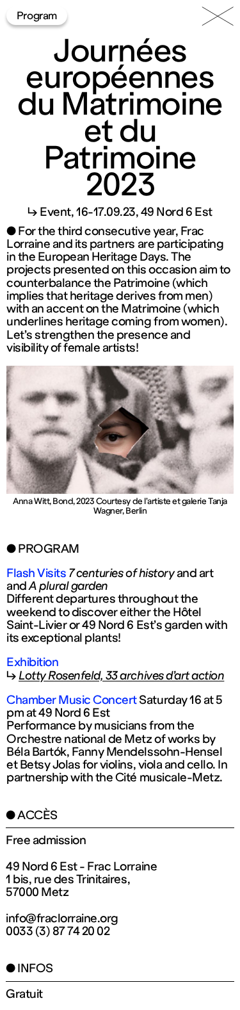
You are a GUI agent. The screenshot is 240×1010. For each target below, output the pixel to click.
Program (37, 15)
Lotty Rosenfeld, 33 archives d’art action (121, 676)
